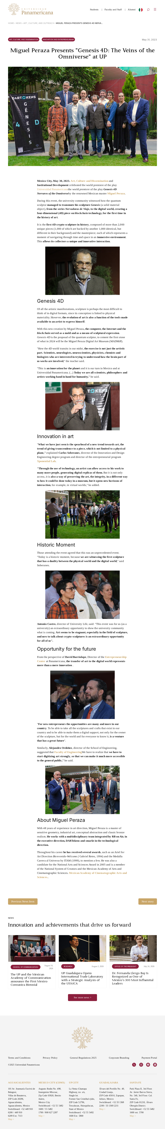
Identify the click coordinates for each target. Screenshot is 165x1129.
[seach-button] (148, 10)
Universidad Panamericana (52, 189)
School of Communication (25, 967)
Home (11, 23)
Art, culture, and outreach (38, 23)
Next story (148, 901)
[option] (140, 10)
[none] (140, 10)
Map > (11, 1119)
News (19, 23)
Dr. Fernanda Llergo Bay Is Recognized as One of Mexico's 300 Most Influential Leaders (133, 978)
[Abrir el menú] (155, 9)
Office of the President (125, 966)
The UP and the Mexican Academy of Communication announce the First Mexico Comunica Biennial (31, 979)
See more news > (82, 997)
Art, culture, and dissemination (23, 39)
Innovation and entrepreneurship (58, 39)
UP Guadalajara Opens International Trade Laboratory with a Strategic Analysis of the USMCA (82, 978)
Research (68, 966)
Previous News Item (22, 901)
